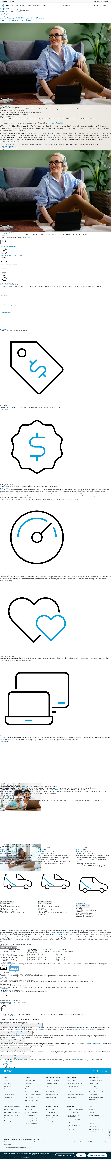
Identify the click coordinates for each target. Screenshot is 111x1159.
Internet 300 (13, 1019)
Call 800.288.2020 (5, 1004)
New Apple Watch (30, 1115)
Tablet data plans (51, 1092)
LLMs (38, 1139)
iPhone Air (28, 1086)
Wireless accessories (9, 1094)
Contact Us (3, 329)
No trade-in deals (93, 1102)
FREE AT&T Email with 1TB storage (27, 1139)
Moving (11, 797)
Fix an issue (3, 296)
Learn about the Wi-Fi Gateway (9, 274)
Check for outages (5, 312)
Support (16, 797)
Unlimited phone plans (52, 1080)
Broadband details (38, 1141)
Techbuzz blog (7, 1139)
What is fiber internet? (73, 1119)
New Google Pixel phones (11, 1115)
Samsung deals (93, 1089)
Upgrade (48, 1089)
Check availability (6, 962)
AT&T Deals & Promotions (96, 1080)
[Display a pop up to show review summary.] (16, 852)
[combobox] (73, 5)
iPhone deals (92, 1086)
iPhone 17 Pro (28, 1083)
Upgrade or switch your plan (8, 265)
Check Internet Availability (8, 146)
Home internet (8, 1086)
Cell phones (7, 1080)
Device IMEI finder (72, 1097)
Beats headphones (51, 1121)
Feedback (14, 1139)
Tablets (6, 1089)
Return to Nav (15, 10)
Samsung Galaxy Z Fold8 (32, 1097)
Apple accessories (51, 1109)
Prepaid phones (8, 1097)
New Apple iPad (29, 1109)
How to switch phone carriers (75, 1083)
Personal (4, 1)
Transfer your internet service (75, 1094)
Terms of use (22, 1141)
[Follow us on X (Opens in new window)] (93, 1071)
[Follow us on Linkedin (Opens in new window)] (106, 1071)
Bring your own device (73, 1089)
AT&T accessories (51, 1112)
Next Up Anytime (51, 1097)
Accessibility (29, 1141)
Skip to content (5, 8)
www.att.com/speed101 (61, 933)
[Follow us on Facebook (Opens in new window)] (97, 1071)
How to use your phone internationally (73, 1115)
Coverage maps (13, 1141)
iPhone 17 (27, 1089)
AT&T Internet (54, 790)
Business (12, 1)
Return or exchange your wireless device (74, 1126)
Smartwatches (8, 1092)
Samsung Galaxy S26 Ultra (32, 1092)
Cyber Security (103, 1141)
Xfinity (15, 947)
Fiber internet (7, 1083)
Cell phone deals (93, 1083)
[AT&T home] (5, 5)
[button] (12, 6)
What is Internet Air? (73, 1112)
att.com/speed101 (57, 123)
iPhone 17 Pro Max (30, 1080)
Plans (1, 797)
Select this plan (5, 900)
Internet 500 (25, 1019)
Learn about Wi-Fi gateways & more (10, 305)
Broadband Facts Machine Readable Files (96, 1130)
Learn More (4, 236)
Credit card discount (94, 1094)
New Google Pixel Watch (31, 1121)
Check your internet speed (8, 246)
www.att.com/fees (48, 139)
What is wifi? (70, 1129)
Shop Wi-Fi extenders (6, 283)
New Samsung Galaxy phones (12, 1112)
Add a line (49, 1086)
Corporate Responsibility (95, 1118)
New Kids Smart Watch (31, 1123)
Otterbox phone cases (52, 1118)
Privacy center (69, 1141)
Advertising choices (59, 1141)
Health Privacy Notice (93, 1141)
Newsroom (92, 1112)
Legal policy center (48, 1141)
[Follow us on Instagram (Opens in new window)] (101, 1071)
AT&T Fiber (3, 947)
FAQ (20, 797)
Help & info (92, 1123)
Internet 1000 (25, 787)
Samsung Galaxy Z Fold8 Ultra (33, 1094)
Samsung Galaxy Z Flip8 (31, 1100)
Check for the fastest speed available (11, 255)
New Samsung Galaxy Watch (33, 1118)
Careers (91, 1121)
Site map (6, 1141)
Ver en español (104, 1)
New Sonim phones (9, 1121)
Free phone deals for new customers (96, 1098)
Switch (6, 797)
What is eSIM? (71, 1122)
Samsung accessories (52, 1115)
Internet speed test (72, 1086)
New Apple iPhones (9, 1109)
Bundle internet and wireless (75, 1109)
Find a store (96, 1)
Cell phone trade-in (72, 1092)
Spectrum (10, 947)
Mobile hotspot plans (52, 1094)
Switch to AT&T (71, 1080)
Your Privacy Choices (79, 1141)
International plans (51, 1083)
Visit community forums (7, 320)
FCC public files (7, 1144)
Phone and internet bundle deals (98, 1092)
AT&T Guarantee (93, 1126)
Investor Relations (94, 1115)
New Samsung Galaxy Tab (32, 1112)
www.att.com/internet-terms (11, 141)
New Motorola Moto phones (11, 1118)
